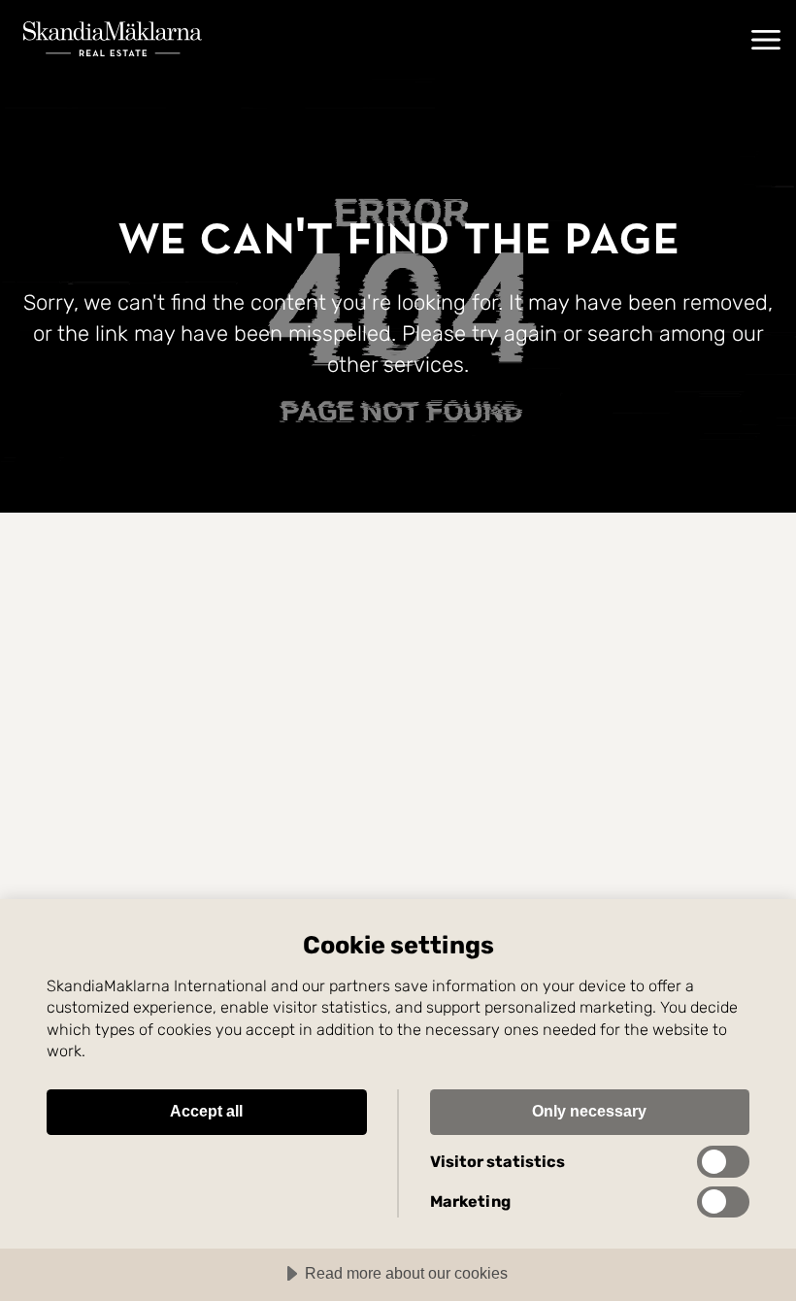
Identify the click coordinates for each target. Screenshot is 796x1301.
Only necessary (589, 1110)
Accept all (206, 1110)
